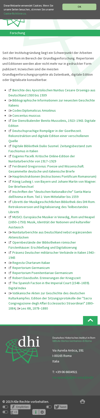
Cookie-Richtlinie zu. (15, 13)
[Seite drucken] (82, 401)
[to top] (90, 320)
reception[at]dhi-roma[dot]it (72, 377)
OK (79, 6)
